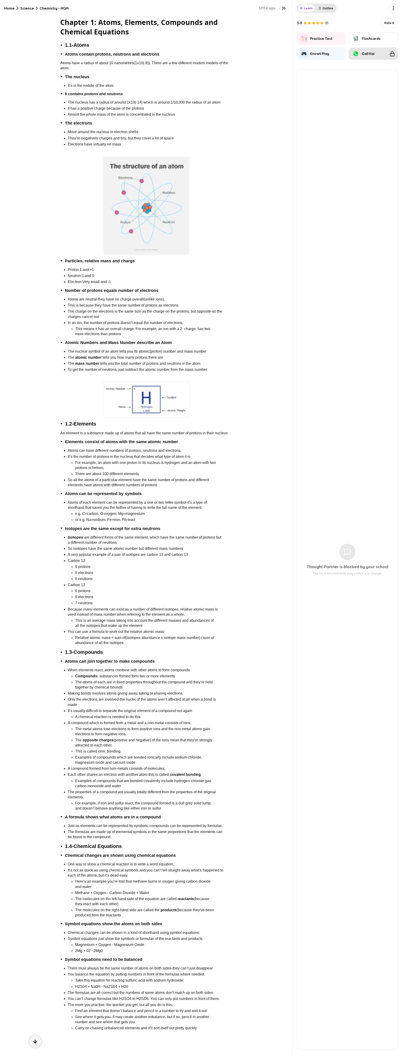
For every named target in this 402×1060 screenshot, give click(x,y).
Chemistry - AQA (54, 8)
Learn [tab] (308, 8)
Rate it (389, 23)
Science (27, 8)
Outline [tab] (327, 8)
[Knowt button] (283, 8)
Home (9, 8)
